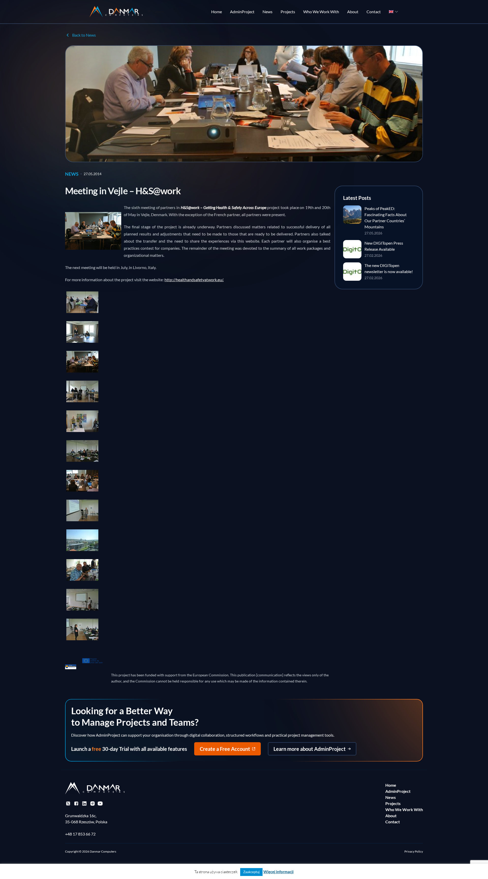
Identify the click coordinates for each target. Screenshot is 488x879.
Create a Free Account (225, 749)
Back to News (84, 35)
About (352, 11)
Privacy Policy (413, 851)
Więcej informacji (278, 871)
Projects (288, 11)
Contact (374, 11)
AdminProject (242, 11)
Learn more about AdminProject (309, 749)
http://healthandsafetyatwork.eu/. (194, 279)
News (267, 11)
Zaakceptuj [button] (251, 872)
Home (216, 11)
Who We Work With (321, 11)
